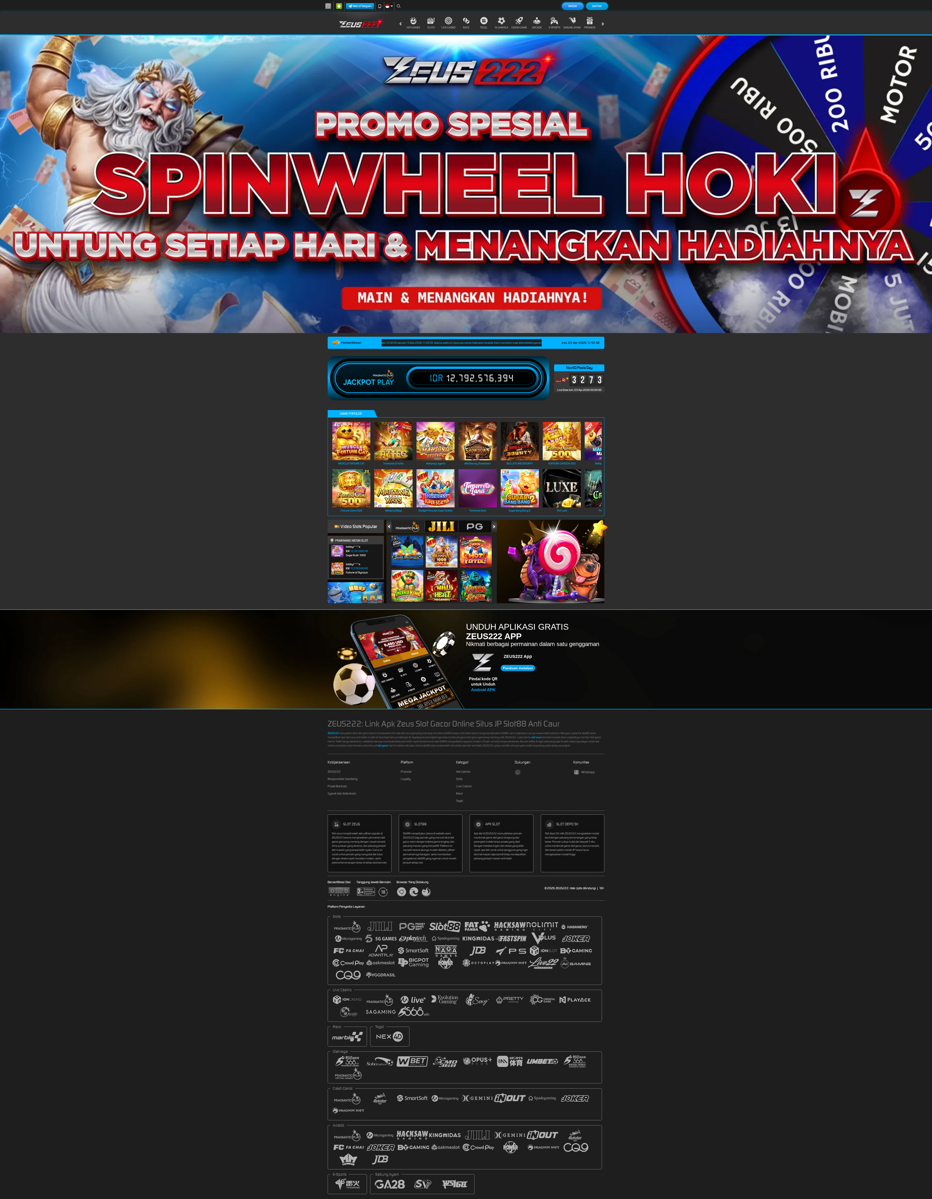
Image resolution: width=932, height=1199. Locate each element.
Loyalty (406, 779)
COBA (410, 547)
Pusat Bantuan (337, 786)
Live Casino (448, 27)
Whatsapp (588, 772)
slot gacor (383, 745)
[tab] (407, 526)
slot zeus (536, 737)
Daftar (597, 6)
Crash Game (519, 27)
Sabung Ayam (572, 27)
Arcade (537, 27)
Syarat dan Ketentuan (342, 793)
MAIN (354, 441)
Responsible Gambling (343, 779)
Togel (484, 27)
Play (385, 382)
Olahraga (501, 27)
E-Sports (554, 27)
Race (466, 27)
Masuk (572, 6)
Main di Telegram (362, 6)
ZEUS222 (333, 733)
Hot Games (413, 27)
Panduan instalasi (518, 668)
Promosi (589, 27)
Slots (431, 27)
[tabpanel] (466, 184)
